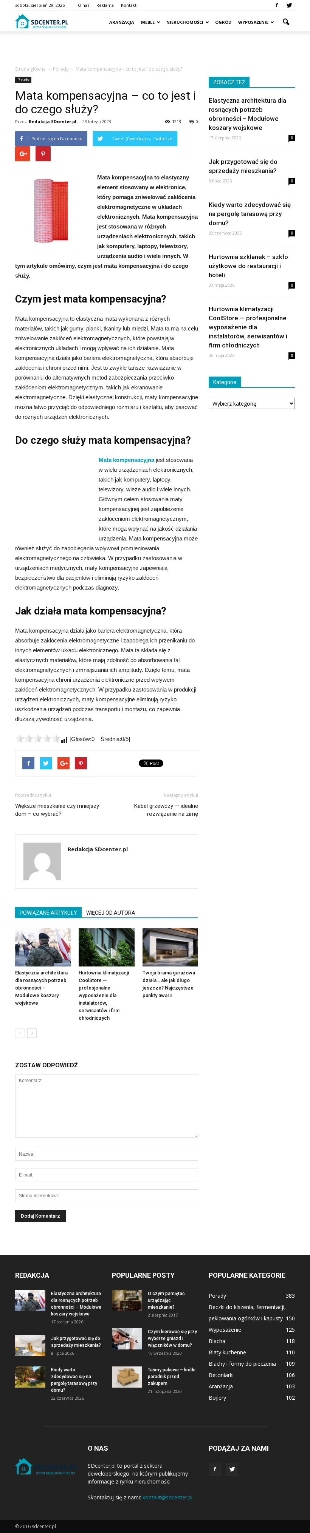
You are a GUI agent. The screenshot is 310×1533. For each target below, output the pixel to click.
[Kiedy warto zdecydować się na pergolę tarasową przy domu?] (30, 1377)
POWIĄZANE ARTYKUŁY (48, 913)
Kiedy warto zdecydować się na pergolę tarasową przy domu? (250, 214)
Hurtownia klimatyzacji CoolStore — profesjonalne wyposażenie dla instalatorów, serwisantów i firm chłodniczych (104, 995)
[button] (286, 22)
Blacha (217, 1341)
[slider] (37, 738)
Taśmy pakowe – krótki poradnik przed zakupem (171, 1376)
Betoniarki (221, 1375)
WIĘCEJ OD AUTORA (110, 913)
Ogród (223, 22)
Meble (148, 22)
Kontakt (128, 5)
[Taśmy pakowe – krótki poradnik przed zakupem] (127, 1377)
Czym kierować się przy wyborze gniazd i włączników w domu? (172, 1338)
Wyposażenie (253, 22)
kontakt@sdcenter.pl (167, 1497)
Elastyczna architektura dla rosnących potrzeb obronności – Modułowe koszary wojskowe (41, 988)
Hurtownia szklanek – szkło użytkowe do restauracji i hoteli (248, 266)
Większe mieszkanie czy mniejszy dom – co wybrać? (57, 810)
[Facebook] (276, 5)
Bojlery (217, 1397)
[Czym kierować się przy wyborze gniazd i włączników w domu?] (127, 1338)
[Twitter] (289, 5)
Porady (23, 79)
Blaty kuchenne (227, 1352)
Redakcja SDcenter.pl (52, 121)
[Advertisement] (155, 48)
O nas (83, 5)
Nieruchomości (184, 22)
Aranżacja (121, 22)
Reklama (105, 5)
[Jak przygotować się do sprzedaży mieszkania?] (30, 1345)
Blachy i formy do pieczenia (242, 1363)
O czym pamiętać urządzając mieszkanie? (166, 1300)
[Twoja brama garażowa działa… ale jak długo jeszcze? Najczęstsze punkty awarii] (170, 947)
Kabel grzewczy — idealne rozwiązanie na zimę (166, 810)
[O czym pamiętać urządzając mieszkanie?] (127, 1300)
